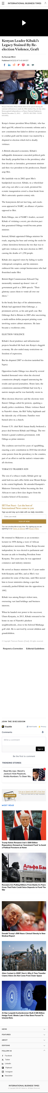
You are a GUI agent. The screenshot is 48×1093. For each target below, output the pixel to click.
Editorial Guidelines (35, 649)
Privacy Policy (34, 529)
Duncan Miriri (10, 57)
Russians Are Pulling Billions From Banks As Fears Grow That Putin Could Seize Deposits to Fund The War (24, 887)
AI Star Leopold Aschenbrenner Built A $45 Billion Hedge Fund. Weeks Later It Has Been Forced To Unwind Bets (23, 1015)
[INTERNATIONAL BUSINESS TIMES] (24, 3)
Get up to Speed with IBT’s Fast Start (32, 792)
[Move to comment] (33, 65)
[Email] (28, 65)
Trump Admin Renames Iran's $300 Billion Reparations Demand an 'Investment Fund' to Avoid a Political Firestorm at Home (24, 845)
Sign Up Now (10, 795)
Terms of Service (19, 529)
